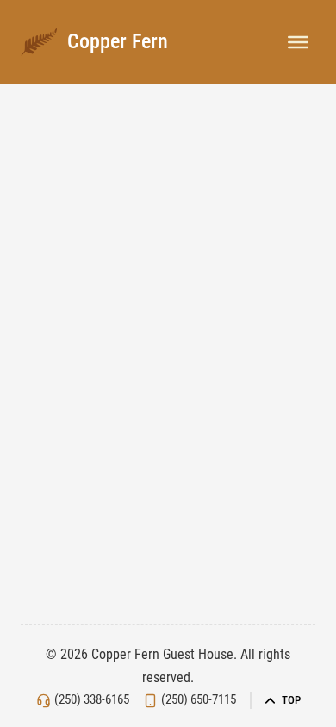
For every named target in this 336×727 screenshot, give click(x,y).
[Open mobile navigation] (298, 42)
